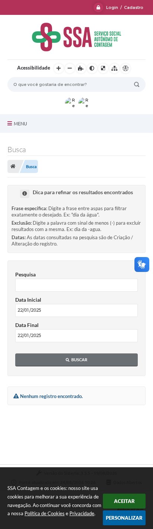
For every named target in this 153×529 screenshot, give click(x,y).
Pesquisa (25, 274)
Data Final (27, 325)
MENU (20, 123)
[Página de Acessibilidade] (125, 68)
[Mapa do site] (114, 68)
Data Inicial (28, 299)
